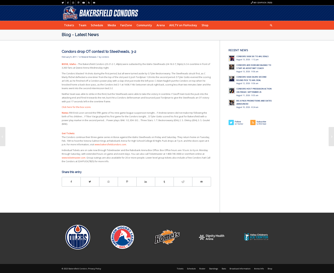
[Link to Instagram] (73, 2)
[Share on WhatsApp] (108, 181)
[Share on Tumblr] (164, 181)
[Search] (270, 25)
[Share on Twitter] (90, 181)
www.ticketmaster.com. (74, 157)
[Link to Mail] (94, 2)
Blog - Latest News (80, 34)
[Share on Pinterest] (127, 181)
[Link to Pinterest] (78, 2)
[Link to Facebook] (67, 2)
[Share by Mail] (201, 181)
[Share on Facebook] (71, 181)
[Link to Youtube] (83, 2)
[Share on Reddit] (183, 181)
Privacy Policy (94, 268)
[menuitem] (69, 25)
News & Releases (88, 57)
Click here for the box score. (76, 107)
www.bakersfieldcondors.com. (111, 144)
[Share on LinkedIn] (146, 181)
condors (105, 57)
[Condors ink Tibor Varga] (2, 136)
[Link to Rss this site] (88, 2)
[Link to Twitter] (62, 2)
